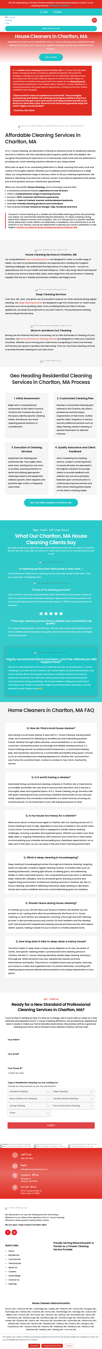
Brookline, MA (60, 1320)
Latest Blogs (14, 1275)
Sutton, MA (50, 1312)
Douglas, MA (90, 1309)
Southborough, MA (67, 1317)
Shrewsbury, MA (14, 1317)
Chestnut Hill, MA (24, 1309)
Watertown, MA (89, 1320)
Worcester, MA (37, 1315)
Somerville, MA (74, 1320)
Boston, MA (10, 1309)
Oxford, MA (78, 1309)
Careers (12, 1271)
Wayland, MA (49, 1323)
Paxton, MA (34, 1320)
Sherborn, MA (88, 1326)
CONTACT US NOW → (60, 5)
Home (11, 1251)
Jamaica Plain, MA (32, 1326)
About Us (12, 1267)
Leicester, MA (51, 1315)
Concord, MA (70, 1329)
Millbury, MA (11, 1315)
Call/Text (26, 1155)
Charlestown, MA (15, 1326)
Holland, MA (25, 1312)
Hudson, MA (74, 1323)
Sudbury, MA (62, 1323)
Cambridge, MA (40, 1309)
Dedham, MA (45, 1329)
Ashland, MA (13, 1323)
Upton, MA (90, 1315)
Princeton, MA (46, 1320)
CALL (45, 11)
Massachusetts (78, 81)
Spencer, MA (64, 1315)
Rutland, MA (22, 1320)
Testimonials (14, 1263)
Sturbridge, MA (11, 1312)
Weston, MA (36, 1323)
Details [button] (69, 1346)
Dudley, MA (54, 1309)
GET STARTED (51, 57)
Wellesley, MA (60, 1326)
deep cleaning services (30, 302)
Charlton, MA (38, 1312)
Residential (13, 1255)
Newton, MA (47, 1326)
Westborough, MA (31, 1317)
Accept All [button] (34, 1346)
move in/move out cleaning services (38, 338)
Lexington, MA (87, 1323)
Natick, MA (25, 1323)
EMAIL (59, 11)
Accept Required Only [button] (52, 1346)
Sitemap (12, 1284)
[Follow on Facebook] (8, 1232)
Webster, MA (66, 1309)
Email (24, 1165)
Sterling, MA (57, 1329)
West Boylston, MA (85, 1317)
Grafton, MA (23, 1315)
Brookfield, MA (77, 1315)
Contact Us (14, 1279)
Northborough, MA (49, 1317)
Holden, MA (10, 1320)
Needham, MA (74, 1326)
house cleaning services (37, 259)
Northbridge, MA (63, 1312)
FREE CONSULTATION (51, 28)
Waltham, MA (32, 1329)
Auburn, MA (91, 1312)
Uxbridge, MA (78, 1312)
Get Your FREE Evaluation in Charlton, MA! (51, 502)
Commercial (14, 1259)
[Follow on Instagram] (14, 1232)
